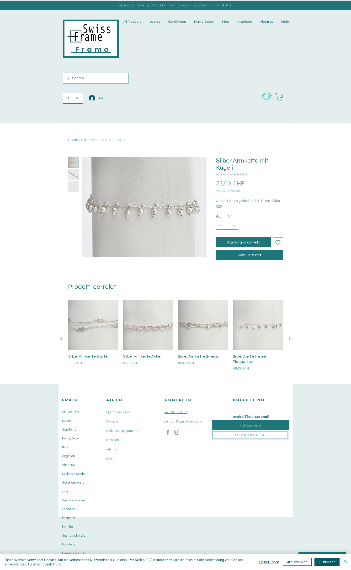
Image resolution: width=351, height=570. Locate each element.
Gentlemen (70, 429)
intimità (67, 526)
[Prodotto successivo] (289, 338)
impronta (68, 518)
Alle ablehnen (297, 561)
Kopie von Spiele (73, 473)
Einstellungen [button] (269, 561)
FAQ (109, 458)
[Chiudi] (345, 562)
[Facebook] (168, 432)
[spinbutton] (227, 225)
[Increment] (234, 225)
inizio (65, 491)
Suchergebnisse (73, 535)
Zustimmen (327, 561)
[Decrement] (220, 225)
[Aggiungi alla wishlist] (278, 242)
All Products (70, 412)
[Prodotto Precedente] (61, 338)
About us (68, 465)
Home (73, 140)
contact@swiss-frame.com (183, 421)
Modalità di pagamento (122, 431)
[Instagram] (176, 432)
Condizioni (69, 509)
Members (68, 544)
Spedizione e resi (74, 500)
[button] (154, 21)
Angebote (69, 456)
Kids (65, 447)
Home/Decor (71, 438)
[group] (175, 338)
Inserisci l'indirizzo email (251, 416)
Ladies (66, 420)
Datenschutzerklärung (44, 564)
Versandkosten (228, 190)
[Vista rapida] (93, 325)
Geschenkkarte (73, 482)
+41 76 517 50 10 (176, 412)
